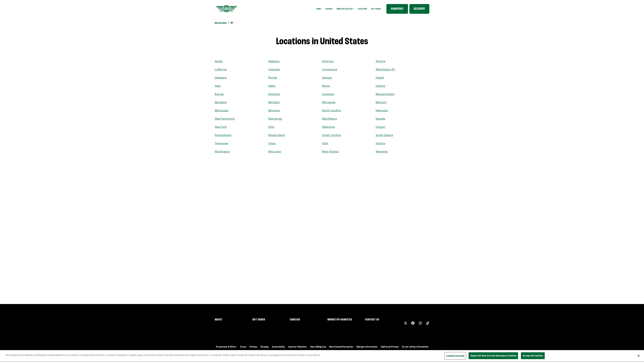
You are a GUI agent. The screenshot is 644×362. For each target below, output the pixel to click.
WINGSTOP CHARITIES (339, 319)
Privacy (253, 347)
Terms (243, 347)
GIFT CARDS (376, 9)
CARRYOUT (397, 9)
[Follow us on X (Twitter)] (405, 323)
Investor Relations (297, 347)
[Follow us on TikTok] (427, 323)
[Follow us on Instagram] (420, 323)
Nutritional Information (341, 347)
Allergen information (366, 347)
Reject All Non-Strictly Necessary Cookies (493, 355)
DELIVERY (419, 9)
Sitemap (264, 347)
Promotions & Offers (226, 347)
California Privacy (390, 347)
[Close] (638, 355)
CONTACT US (372, 319)
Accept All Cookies (533, 355)
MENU (318, 9)
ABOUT (218, 319)
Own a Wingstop (318, 347)
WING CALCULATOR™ (345, 9)
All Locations (221, 23)
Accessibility (278, 347)
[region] (322, 356)
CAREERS (295, 319)
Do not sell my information (415, 347)
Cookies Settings (455, 355)
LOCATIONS (362, 9)
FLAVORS (329, 9)
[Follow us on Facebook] (413, 323)
